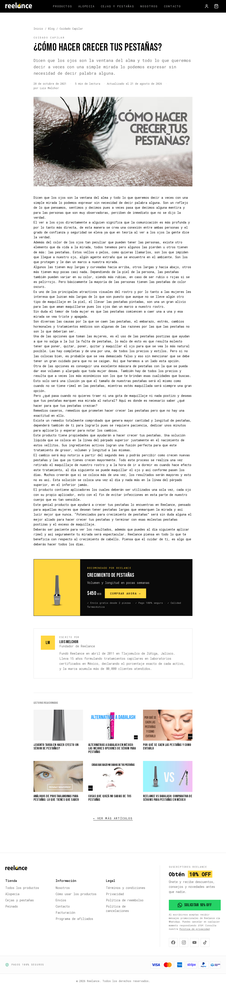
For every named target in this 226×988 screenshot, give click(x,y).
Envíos (61, 900)
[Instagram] (183, 942)
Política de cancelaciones (117, 908)
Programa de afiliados (74, 919)
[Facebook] (173, 942)
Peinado (11, 906)
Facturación (65, 912)
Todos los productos (22, 888)
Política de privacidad (194, 929)
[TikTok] (205, 942)
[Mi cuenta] (206, 6)
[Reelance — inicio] (18, 6)
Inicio (38, 28)
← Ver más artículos (113, 818)
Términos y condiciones (125, 888)
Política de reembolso (124, 900)
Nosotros (149, 6)
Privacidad (115, 894)
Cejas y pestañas (117, 6)
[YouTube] (194, 942)
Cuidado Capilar (71, 28)
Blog (51, 28)
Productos (62, 6)
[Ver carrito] (216, 6)
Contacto (172, 6)
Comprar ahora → (125, 593)
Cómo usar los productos (76, 894)
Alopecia (86, 6)
